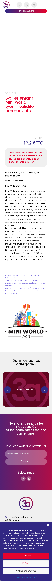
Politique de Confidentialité (26, 577)
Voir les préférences (26, 571)
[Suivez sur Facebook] (23, 478)
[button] (47, 525)
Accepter (26, 556)
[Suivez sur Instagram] (29, 478)
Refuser (26, 563)
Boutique (13, 93)
